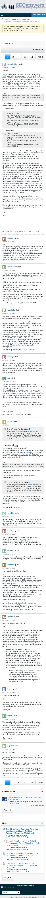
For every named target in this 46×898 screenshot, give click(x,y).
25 (32, 57)
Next (40, 57)
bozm (9, 689)
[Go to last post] (27, 837)
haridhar (10, 238)
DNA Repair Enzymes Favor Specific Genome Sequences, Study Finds (21, 864)
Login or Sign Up (38, 15)
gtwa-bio (10, 617)
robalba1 (10, 310)
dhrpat (9, 715)
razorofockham (12, 64)
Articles (16, 803)
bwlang (10, 357)
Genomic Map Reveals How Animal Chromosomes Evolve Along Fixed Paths (23, 842)
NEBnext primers (33, 431)
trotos (9, 421)
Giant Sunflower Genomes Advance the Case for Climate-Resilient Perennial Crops (22, 831)
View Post (29, 429)
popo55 (10, 746)
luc (8, 378)
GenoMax (10, 513)
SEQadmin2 (14, 799)
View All (8, 810)
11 (25, 57)
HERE (31, 452)
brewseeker (11, 267)
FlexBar (21, 454)
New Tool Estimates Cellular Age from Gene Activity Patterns (22, 854)
